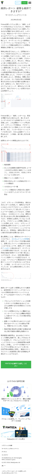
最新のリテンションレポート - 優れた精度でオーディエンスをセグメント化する (16, 400)
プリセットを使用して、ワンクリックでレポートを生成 (16, 420)
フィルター (6, 248)
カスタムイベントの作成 (20, 239)
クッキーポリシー (7, 473)
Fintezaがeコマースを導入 (16, 439)
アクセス (24, 2)
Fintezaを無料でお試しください (16, 364)
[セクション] (29, 3)
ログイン (18, 2)
